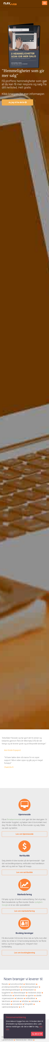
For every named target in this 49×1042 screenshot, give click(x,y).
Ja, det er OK (37, 1034)
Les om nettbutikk (24, 872)
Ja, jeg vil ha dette (16, 102)
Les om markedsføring (24, 911)
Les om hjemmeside (24, 834)
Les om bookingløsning (24, 953)
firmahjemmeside (14, 819)
